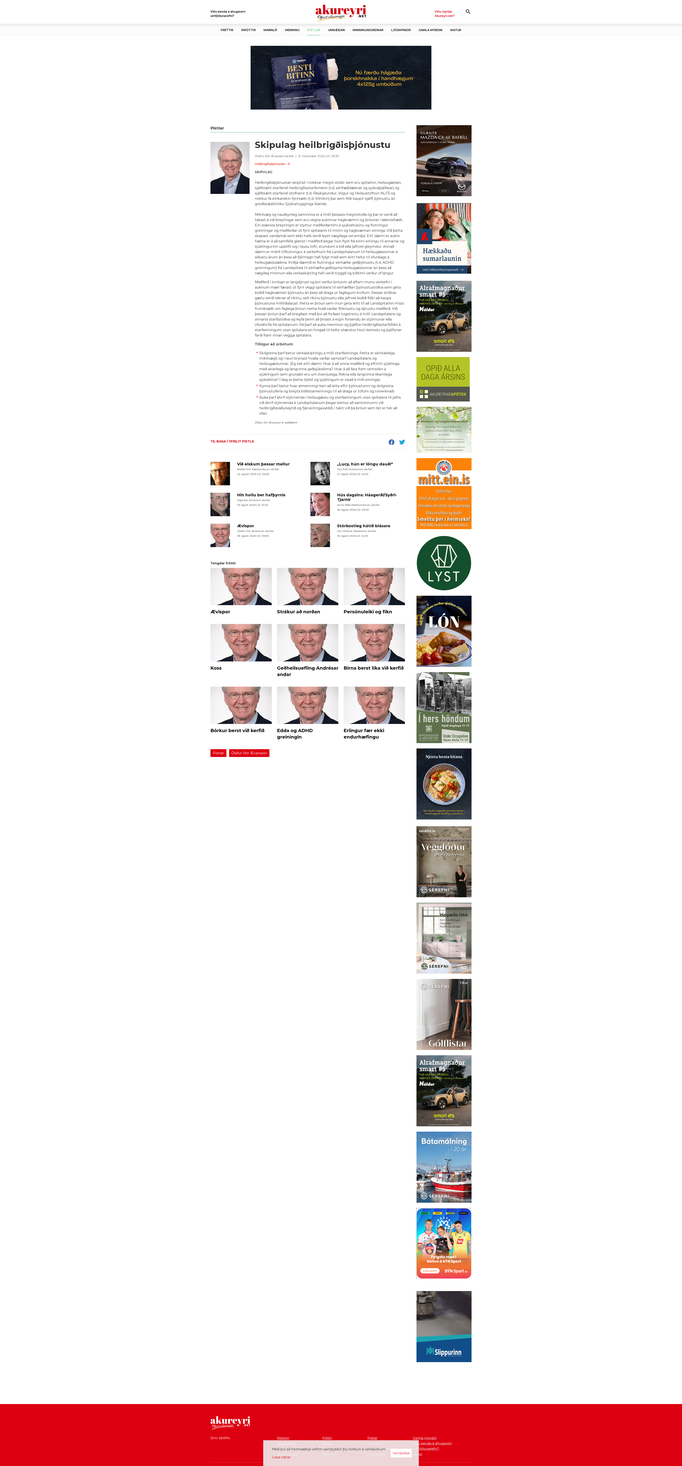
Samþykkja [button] (401, 1453)
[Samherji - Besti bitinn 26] (444, 784)
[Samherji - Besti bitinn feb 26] (341, 78)
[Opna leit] (468, 11)
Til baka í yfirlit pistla (232, 441)
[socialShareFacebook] (391, 442)
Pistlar (218, 753)
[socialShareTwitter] (402, 442)
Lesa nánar (281, 1457)
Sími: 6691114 (220, 1438)
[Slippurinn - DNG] (444, 1327)
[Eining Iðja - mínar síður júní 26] (444, 494)
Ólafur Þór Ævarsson (249, 753)
